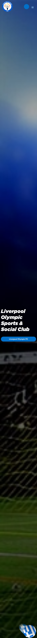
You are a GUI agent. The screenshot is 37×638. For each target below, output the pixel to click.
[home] (7, 6)
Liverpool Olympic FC (18, 339)
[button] (32, 7)
